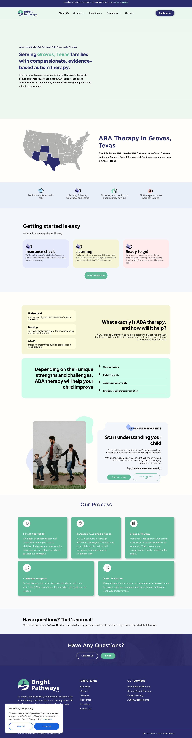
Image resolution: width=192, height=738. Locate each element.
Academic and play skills (115, 383)
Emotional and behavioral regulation (120, 390)
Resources (112, 13)
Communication (111, 367)
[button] (132, 366)
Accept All (46, 726)
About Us (64, 13)
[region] (34, 718)
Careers (129, 13)
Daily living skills (111, 375)
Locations (94, 13)
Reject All (21, 726)
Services (77, 13)
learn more (47, 719)
